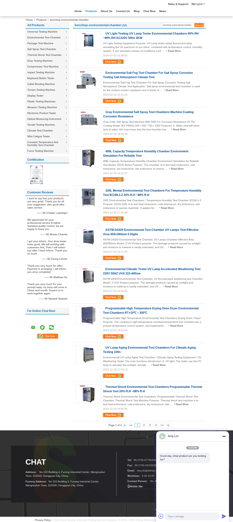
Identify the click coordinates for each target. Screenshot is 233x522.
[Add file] (160, 516)
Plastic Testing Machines (41, 101)
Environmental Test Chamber (44, 37)
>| (168, 425)
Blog (137, 11)
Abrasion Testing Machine (42, 107)
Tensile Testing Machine (41, 124)
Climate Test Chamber (40, 130)
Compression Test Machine (43, 66)
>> (162, 425)
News (162, 11)
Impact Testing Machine (41, 72)
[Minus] (224, 436)
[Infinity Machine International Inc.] (45, 10)
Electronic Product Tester (41, 113)
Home (78, 11)
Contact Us (123, 11)
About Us (106, 11)
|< (125, 425)
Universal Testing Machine (42, 31)
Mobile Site (136, 486)
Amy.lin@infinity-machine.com (154, 470)
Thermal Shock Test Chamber (44, 54)
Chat (35, 462)
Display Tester (35, 95)
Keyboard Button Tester (40, 78)
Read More (174, 50)
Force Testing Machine (40, 150)
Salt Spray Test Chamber (41, 49)
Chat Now (149, 11)
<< (130, 425)
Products (91, 11)
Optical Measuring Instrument (44, 118)
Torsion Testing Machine (41, 89)
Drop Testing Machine (39, 60)
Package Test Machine (40, 43)
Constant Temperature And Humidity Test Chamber (42, 143)
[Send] (224, 516)
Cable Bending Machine (41, 84)
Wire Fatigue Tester (38, 136)
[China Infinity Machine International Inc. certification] (36, 174)
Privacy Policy (43, 520)
